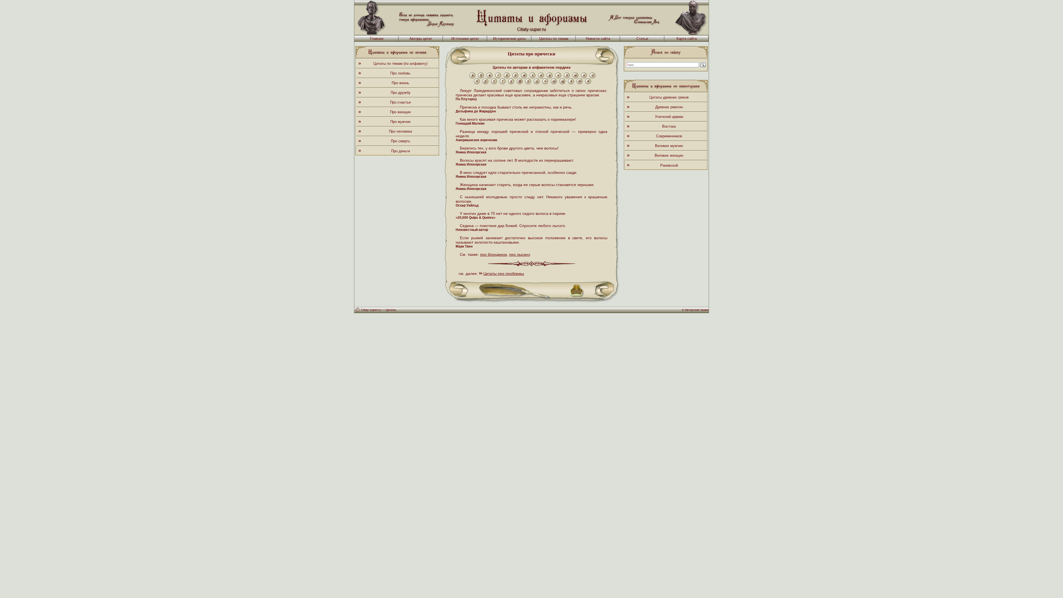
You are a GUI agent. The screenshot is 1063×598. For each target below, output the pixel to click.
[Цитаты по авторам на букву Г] (498, 77)
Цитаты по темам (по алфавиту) (400, 63)
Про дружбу (401, 93)
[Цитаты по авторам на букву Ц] (537, 83)
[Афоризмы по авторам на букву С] (494, 83)
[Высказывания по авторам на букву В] (489, 77)
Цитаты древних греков (669, 97)
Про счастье (400, 102)
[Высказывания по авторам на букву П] (477, 83)
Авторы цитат (420, 39)
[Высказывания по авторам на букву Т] (502, 83)
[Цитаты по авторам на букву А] (472, 77)
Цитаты (391, 309)
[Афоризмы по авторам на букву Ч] (545, 83)
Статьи (642, 39)
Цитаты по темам (553, 39)
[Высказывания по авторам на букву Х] (528, 83)
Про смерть (400, 141)
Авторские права (697, 309)
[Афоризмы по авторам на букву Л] (567, 77)
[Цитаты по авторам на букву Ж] (524, 77)
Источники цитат (465, 39)
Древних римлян (669, 107)
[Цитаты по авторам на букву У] (511, 83)
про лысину (519, 254)
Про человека (400, 131)
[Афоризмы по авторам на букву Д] (507, 77)
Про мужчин (400, 122)
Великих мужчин (669, 146)
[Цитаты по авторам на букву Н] (584, 77)
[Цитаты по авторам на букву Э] (571, 83)
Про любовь (400, 73)
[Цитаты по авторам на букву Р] (485, 83)
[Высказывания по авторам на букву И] (541, 77)
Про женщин (400, 112)
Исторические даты (509, 39)
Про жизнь (400, 83)
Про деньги (400, 151)
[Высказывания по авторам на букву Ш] (554, 83)
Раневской (669, 165)
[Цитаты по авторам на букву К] (558, 77)
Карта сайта (687, 39)
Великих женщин (669, 155)
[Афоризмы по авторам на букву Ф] (520, 83)
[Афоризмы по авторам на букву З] (532, 77)
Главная (376, 39)
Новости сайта (598, 39)
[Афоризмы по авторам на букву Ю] (579, 83)
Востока (669, 126)
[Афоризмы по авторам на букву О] (592, 77)
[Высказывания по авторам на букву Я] (588, 83)
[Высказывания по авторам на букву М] (575, 77)
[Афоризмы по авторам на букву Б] (481, 77)
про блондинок (493, 254)
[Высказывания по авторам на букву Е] (515, 77)
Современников (669, 136)
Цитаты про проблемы (503, 273)
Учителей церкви (669, 117)
